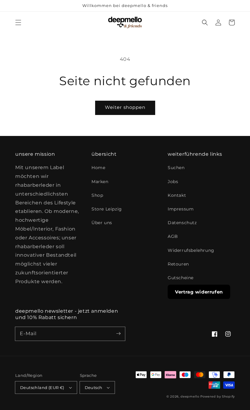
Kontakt (177, 195)
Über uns (101, 222)
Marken (100, 181)
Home (98, 167)
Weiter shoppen (125, 107)
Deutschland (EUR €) (42, 387)
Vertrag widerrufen (199, 292)
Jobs (173, 181)
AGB (173, 236)
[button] (18, 22)
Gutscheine (181, 277)
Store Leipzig (106, 209)
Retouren (178, 264)
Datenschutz (182, 222)
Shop (97, 195)
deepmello (189, 396)
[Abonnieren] (118, 333)
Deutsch (93, 387)
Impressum (181, 209)
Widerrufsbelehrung (191, 250)
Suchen (176, 167)
